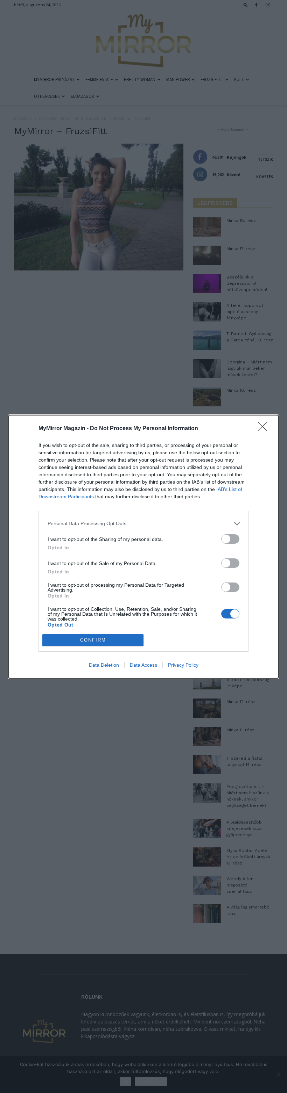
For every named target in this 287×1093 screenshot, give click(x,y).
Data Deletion (104, 665)
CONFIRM (93, 640)
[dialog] (143, 546)
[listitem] (143, 523)
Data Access (143, 665)
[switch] (230, 539)
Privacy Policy (183, 665)
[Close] (264, 428)
